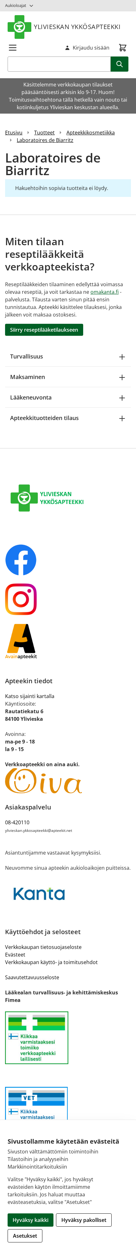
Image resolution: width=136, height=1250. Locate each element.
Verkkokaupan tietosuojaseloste (43, 947)
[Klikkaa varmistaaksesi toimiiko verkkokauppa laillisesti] (68, 1037)
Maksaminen (27, 377)
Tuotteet (44, 132)
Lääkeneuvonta (31, 397)
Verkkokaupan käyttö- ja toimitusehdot (51, 962)
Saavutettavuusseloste (32, 977)
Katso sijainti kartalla (29, 696)
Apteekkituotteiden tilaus (44, 418)
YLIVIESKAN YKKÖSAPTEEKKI (77, 26)
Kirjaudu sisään (91, 47)
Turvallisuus (26, 356)
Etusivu (13, 132)
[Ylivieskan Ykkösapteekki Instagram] (68, 599)
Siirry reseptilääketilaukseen (44, 329)
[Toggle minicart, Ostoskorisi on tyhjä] (122, 47)
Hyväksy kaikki (30, 1220)
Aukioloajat (15, 5)
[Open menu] (13, 48)
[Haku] (119, 64)
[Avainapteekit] (68, 641)
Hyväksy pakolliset (83, 1220)
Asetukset (25, 1235)
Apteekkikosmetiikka (90, 132)
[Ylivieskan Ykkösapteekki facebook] (68, 560)
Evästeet (15, 954)
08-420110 (17, 822)
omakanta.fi (104, 291)
